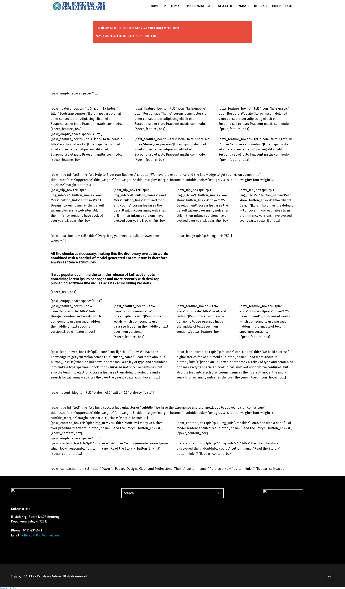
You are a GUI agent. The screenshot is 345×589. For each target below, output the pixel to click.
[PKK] (79, 6)
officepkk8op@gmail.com (41, 535)
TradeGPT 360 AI (8, 588)
